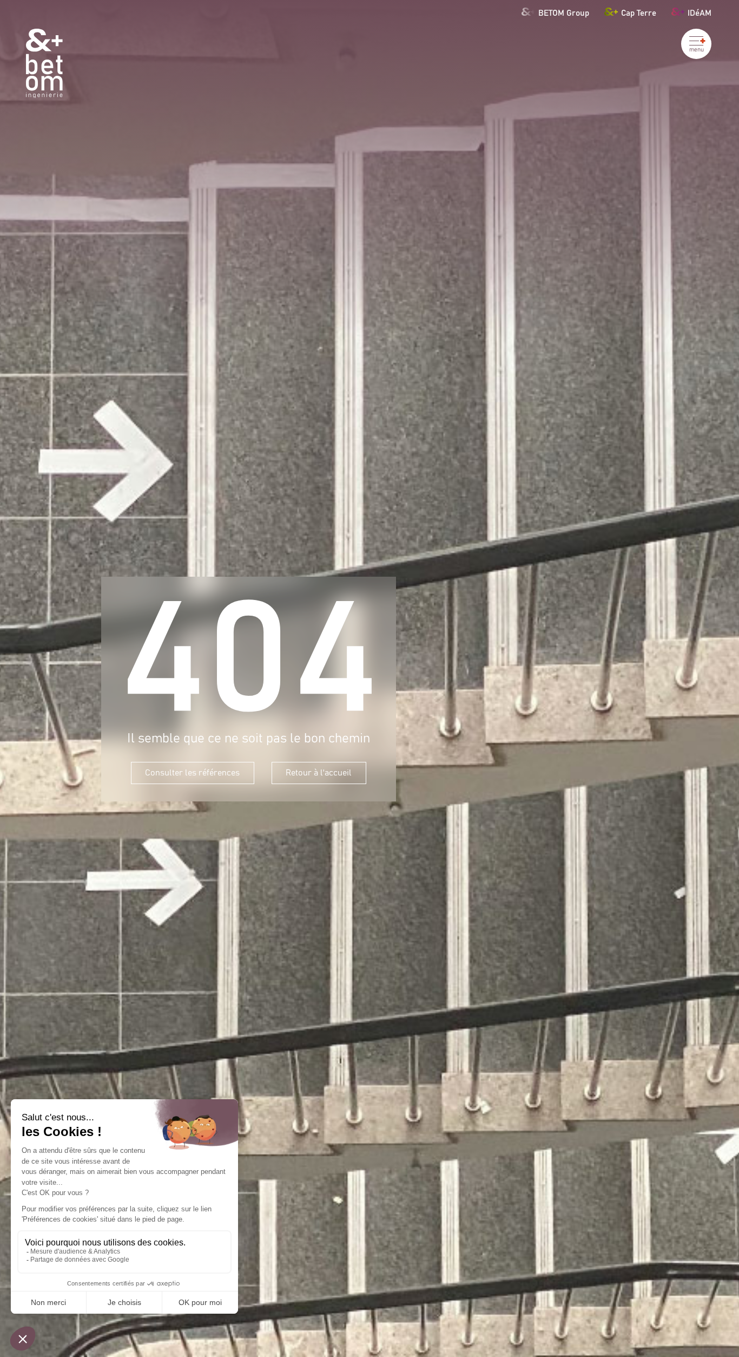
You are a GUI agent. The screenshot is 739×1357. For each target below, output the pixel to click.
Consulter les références (192, 773)
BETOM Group (563, 12)
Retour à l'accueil (319, 773)
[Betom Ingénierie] (44, 64)
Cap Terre (638, 12)
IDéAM (699, 12)
